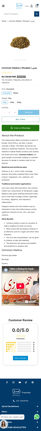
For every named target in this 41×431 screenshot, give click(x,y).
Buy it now (20, 119)
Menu (4, 412)
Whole (16, 93)
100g (12, 102)
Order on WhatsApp (22, 128)
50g (5, 102)
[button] (3, 5)
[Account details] (31, 5)
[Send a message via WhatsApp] (37, 417)
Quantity (5, 107)
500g (19, 102)
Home (4, 21)
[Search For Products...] (36, 14)
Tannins (5, 263)
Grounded (7, 93)
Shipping (17, 80)
